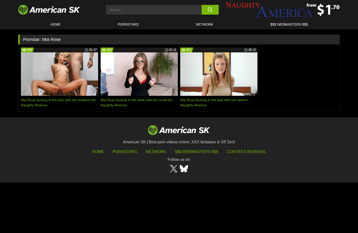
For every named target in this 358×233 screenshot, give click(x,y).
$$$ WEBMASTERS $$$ (289, 24)
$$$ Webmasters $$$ (196, 152)
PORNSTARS (128, 24)
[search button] (210, 10)
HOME (55, 24)
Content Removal (246, 152)
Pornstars (125, 152)
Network (204, 24)
